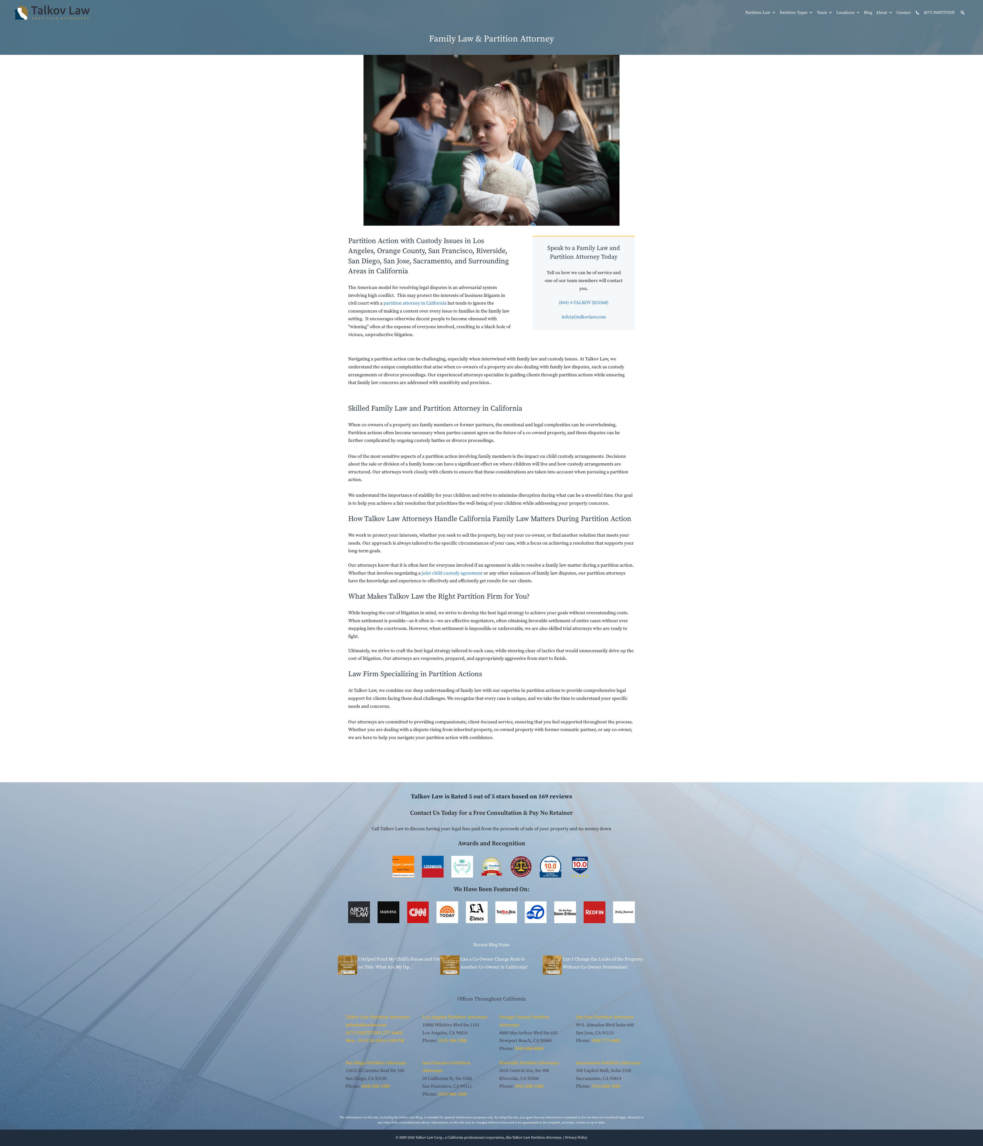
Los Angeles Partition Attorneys (454, 1017)
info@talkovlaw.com (366, 1025)
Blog (868, 12)
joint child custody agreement (452, 573)
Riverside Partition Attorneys (529, 1063)
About (881, 12)
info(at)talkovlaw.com (584, 317)
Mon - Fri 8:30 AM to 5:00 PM (375, 1041)
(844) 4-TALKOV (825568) (583, 303)
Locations (845, 12)
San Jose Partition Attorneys (605, 1017)
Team (822, 12)
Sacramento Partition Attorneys (608, 1063)
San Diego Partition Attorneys (376, 1063)
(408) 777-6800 (606, 1041)
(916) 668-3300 (606, 1086)
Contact (903, 12)
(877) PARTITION (939, 12)
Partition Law (757, 12)
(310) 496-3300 (452, 1041)
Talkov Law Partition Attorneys (377, 1017)
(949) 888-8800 (529, 1048)
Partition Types (793, 12)
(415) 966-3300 (452, 1094)
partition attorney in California (414, 303)
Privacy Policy (576, 1137)
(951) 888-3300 (529, 1086)
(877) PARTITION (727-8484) (374, 1033)
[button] (962, 12)
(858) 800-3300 (375, 1086)
